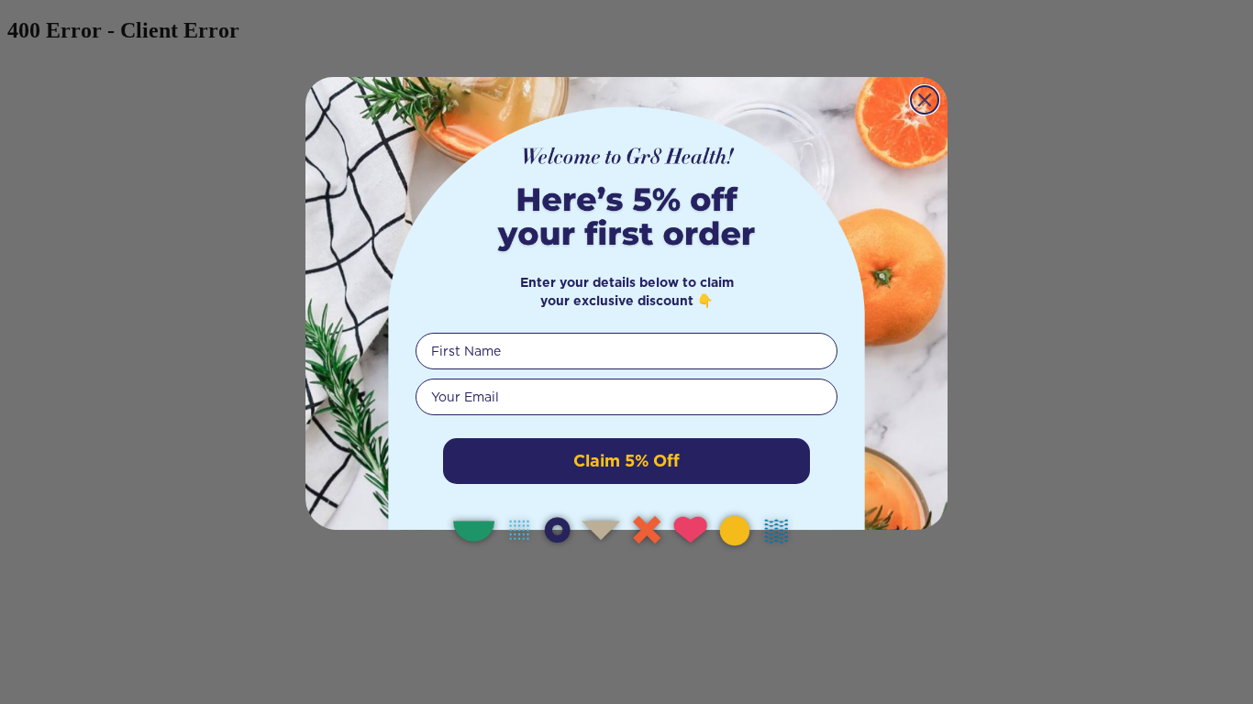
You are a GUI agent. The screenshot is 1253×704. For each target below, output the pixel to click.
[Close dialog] (924, 100)
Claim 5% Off (626, 460)
